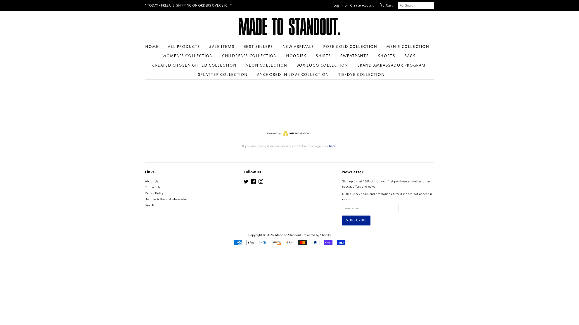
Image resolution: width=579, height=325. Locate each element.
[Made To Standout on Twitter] (246, 182)
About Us (151, 181)
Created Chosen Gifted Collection (194, 65)
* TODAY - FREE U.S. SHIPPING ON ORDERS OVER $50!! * (188, 5)
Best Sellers (258, 46)
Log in (338, 5)
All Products (184, 46)
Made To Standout (288, 235)
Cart (389, 5)
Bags (409, 55)
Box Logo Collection (322, 65)
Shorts (386, 55)
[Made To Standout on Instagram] (260, 182)
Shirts (323, 55)
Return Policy (154, 193)
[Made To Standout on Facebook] (253, 182)
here (332, 146)
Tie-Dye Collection (361, 74)
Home (152, 46)
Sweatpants (354, 55)
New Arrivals (298, 46)
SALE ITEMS (221, 46)
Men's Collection (407, 46)
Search (149, 205)
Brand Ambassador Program (391, 65)
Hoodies (296, 55)
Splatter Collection (223, 74)
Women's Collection (187, 55)
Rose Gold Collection (350, 46)
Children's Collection (249, 55)
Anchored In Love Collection (293, 74)
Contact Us (152, 187)
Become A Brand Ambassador (166, 199)
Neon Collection (266, 65)
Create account (362, 5)
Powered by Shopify (317, 235)
